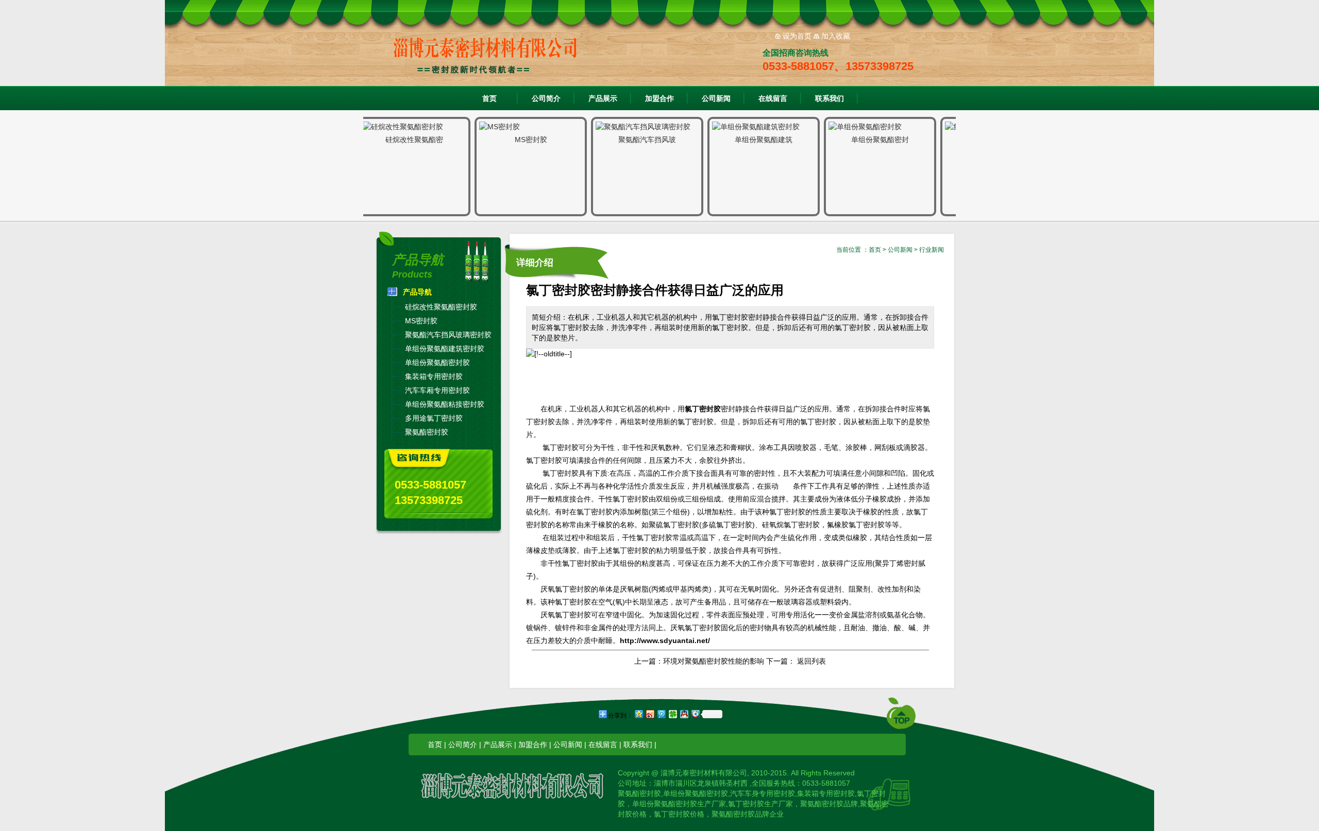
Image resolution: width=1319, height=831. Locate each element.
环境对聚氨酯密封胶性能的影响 (713, 661)
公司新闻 (716, 98)
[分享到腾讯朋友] (672, 713)
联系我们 (829, 98)
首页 (489, 98)
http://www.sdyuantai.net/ (665, 640)
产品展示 (602, 98)
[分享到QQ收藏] (695, 713)
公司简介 (546, 98)
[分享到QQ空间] (638, 713)
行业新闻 (931, 249)
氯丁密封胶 (703, 409)
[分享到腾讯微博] (661, 713)
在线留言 (772, 98)
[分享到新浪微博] (649, 713)
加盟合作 (659, 98)
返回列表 (811, 661)
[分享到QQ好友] (683, 713)
